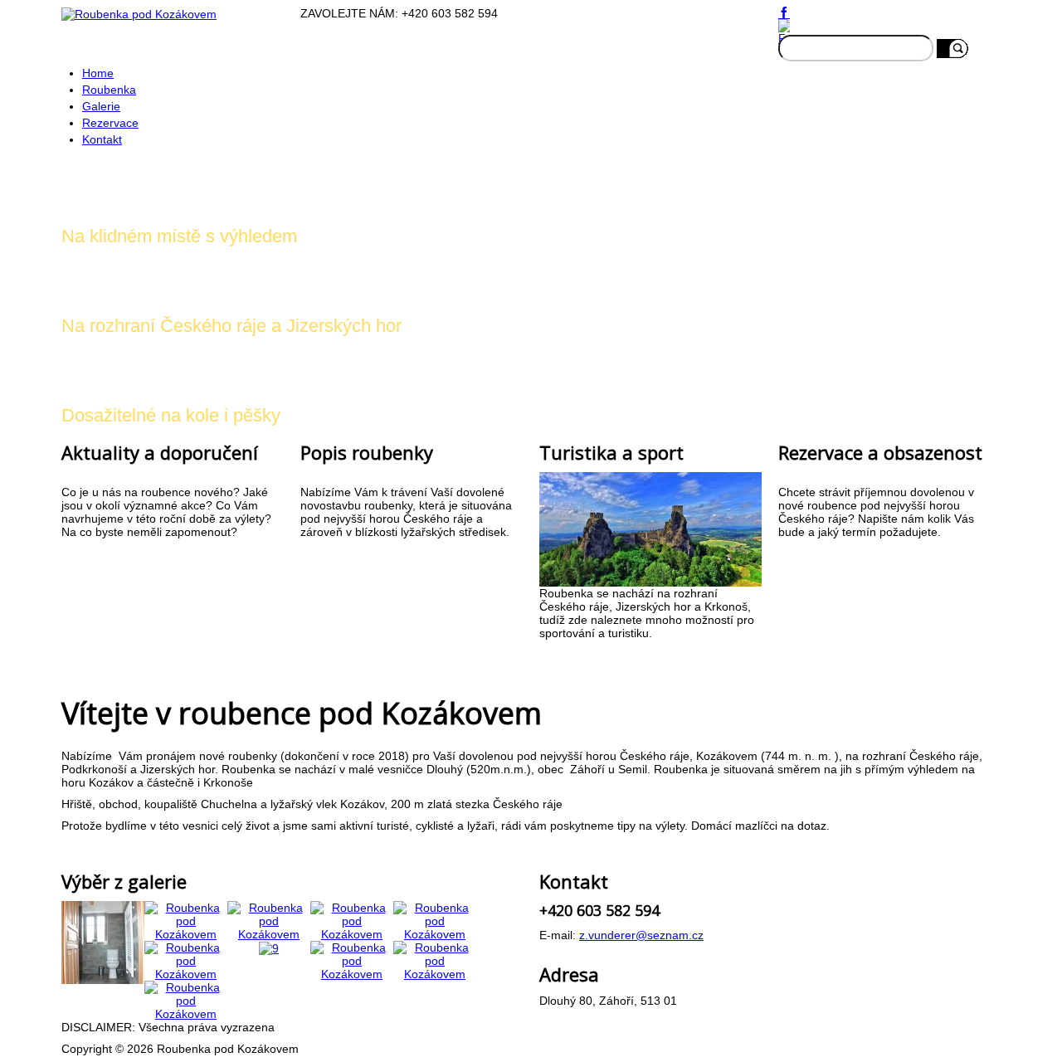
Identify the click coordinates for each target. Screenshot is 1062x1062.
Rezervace (110, 122)
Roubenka (109, 89)
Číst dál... (93, 562)
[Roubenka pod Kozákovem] (102, 941)
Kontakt (102, 139)
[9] (269, 947)
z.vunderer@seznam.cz (641, 935)
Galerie (101, 106)
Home (98, 73)
